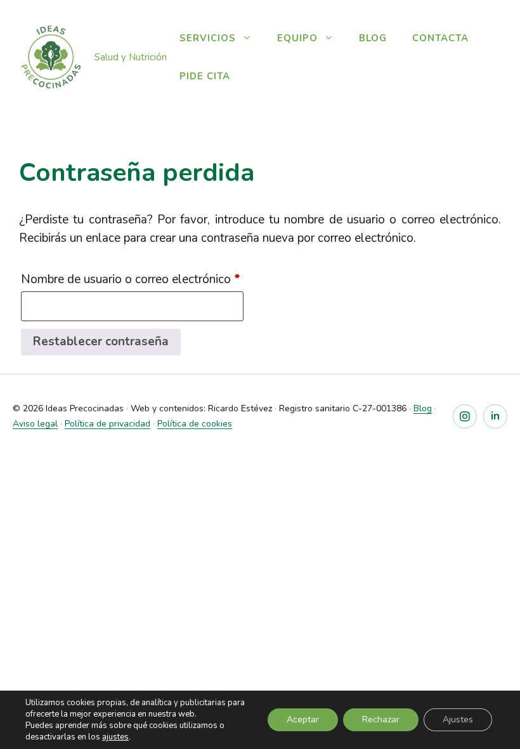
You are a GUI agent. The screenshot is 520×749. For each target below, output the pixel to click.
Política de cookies (194, 424)
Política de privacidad (107, 424)
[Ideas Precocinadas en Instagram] (465, 416)
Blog (373, 38)
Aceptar (303, 719)
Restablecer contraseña (101, 341)
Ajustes (458, 719)
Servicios (207, 38)
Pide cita (204, 76)
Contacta (440, 38)
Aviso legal (35, 424)
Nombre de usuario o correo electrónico (132, 280)
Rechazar (381, 719)
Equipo (297, 38)
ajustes (115, 737)
